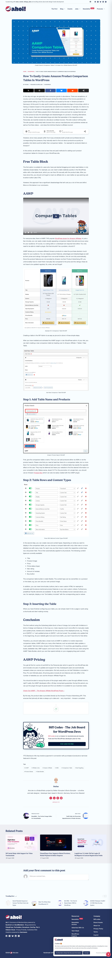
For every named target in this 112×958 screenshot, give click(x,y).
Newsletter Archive (75, 923)
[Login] (90, 1)
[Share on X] (28, 90)
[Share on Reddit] (72, 90)
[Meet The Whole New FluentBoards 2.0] (34, 903)
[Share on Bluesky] (61, 90)
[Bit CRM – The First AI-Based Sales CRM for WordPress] (60, 903)
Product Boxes (28, 771)
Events (70, 9)
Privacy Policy (98, 929)
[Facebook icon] (50, 798)
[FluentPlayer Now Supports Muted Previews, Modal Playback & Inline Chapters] (56, 843)
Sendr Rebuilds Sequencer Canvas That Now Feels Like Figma (20, 903)
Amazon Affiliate (47, 768)
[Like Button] (56, 709)
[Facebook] (95, 1)
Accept (86, 953)
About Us (97, 925)
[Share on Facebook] (50, 90)
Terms (96, 932)
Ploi (37, 927)
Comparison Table (67, 768)
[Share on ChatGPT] (39, 90)
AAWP (26, 768)
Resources (75, 916)
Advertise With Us (78, 928)
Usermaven (23, 932)
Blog (61, 9)
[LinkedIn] (103, 1)
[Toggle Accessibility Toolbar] (108, 954)
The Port (54, 9)
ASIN (57, 768)
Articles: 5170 (56, 802)
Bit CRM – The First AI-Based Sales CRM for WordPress (70, 903)
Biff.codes (51, 736)
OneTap (32, 927)
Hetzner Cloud (10, 930)
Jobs (76, 9)
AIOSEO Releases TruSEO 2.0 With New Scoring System (97, 903)
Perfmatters (18, 927)
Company (97, 916)
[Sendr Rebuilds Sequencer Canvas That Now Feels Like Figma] (8, 903)
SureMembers (19, 925)
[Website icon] (57, 798)
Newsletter (88, 9)
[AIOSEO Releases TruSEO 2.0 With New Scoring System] (85, 903)
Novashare (25, 927)
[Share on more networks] (83, 90)
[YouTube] (105, 1)
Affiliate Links (36, 768)
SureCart (9, 925)
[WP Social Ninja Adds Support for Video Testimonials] (21, 843)
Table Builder (40, 771)
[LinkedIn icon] (54, 798)
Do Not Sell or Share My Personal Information (68, 953)
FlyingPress (9, 927)
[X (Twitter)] (98, 1)
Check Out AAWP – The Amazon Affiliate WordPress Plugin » (43, 691)
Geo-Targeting (79, 768)
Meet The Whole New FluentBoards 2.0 (44, 903)
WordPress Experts (75, 935)
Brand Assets (98, 922)
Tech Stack (75, 931)
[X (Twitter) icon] (61, 798)
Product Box (38, 473)
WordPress (47, 84)
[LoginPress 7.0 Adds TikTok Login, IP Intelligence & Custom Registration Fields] (90, 843)
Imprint (96, 935)
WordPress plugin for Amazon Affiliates (68, 238)
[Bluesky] (100, 1)
